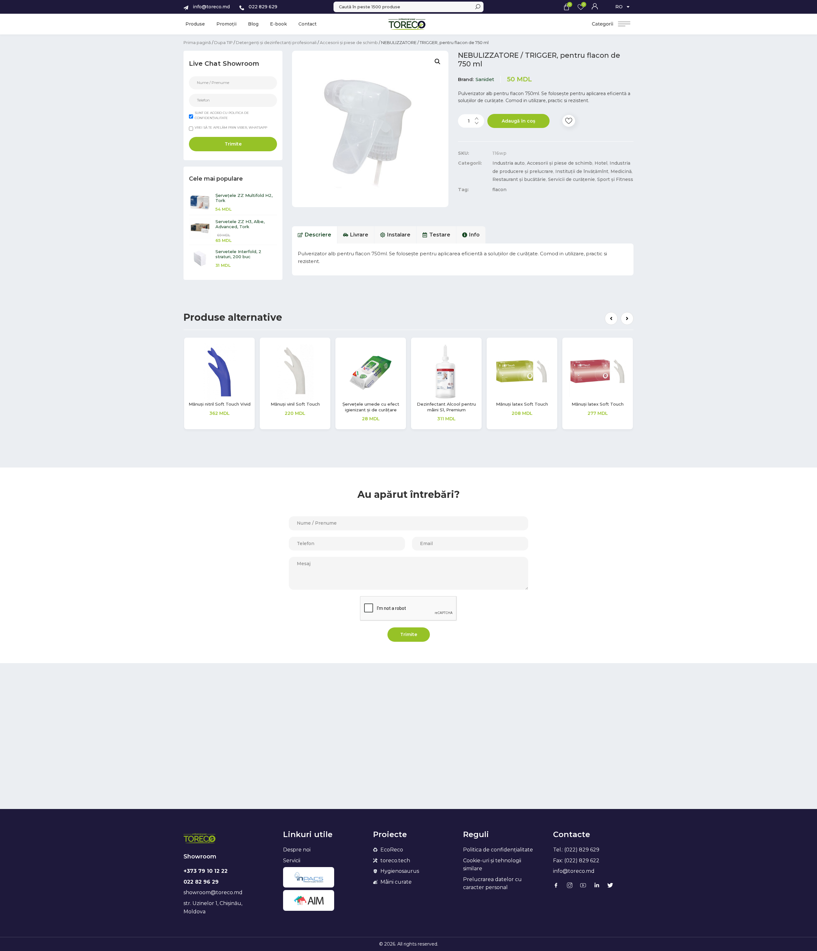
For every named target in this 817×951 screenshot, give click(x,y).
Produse (195, 24)
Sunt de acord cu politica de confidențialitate (222, 115)
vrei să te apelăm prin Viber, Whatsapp (231, 127)
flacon (499, 189)
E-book (278, 24)
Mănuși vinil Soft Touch (522, 404)
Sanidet (485, 79)
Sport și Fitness (615, 179)
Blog (253, 24)
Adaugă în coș (518, 121)
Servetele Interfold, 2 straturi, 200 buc (238, 254)
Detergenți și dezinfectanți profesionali (276, 42)
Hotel (601, 163)
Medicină (621, 171)
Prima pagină (197, 42)
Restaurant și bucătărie (519, 179)
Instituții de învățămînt (581, 171)
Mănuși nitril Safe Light (446, 404)
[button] (611, 318)
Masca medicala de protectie (597, 406)
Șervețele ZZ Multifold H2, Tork (244, 198)
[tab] (314, 234)
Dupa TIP (223, 42)
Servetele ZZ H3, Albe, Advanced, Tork (240, 224)
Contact (307, 24)
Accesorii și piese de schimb (349, 42)
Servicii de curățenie (571, 179)
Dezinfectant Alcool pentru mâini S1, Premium (219, 406)
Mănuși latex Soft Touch (295, 404)
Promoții (226, 24)
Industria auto (508, 163)
